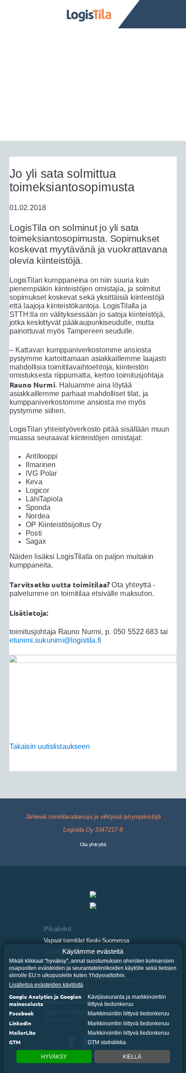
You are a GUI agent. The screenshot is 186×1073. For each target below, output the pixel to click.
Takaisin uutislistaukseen (49, 747)
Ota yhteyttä (93, 845)
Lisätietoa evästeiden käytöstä (46, 985)
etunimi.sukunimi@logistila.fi (55, 640)
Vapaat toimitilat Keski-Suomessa (86, 940)
